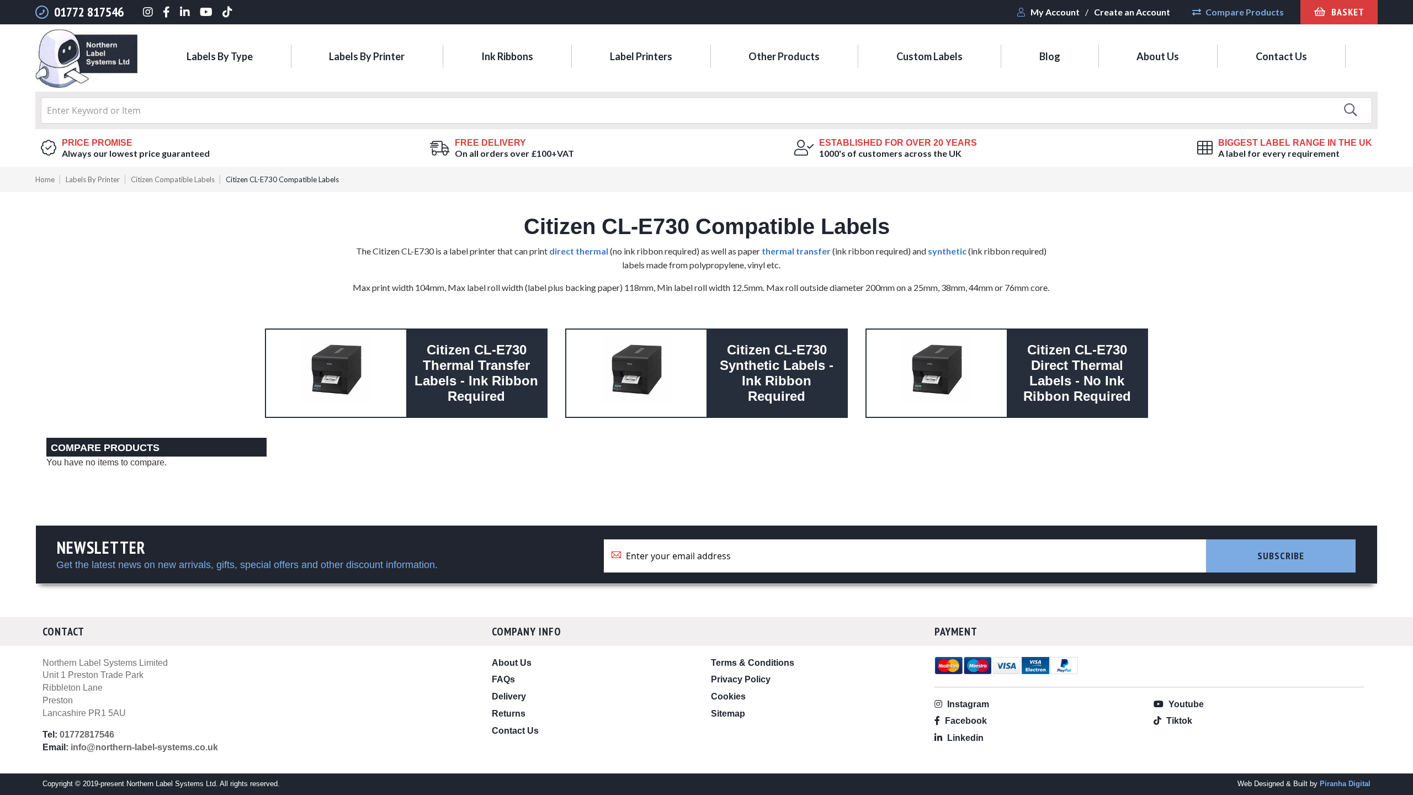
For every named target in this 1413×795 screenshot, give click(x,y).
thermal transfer (796, 251)
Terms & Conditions (752, 662)
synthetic (947, 251)
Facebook (965, 720)
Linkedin (964, 738)
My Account (1055, 12)
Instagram (967, 704)
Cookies (728, 696)
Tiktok (1178, 720)
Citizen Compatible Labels (173, 179)
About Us (512, 662)
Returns (508, 713)
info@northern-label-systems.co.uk (144, 747)
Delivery (509, 696)
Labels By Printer (93, 179)
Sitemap (728, 713)
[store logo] (86, 60)
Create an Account (1132, 12)
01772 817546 (89, 12)
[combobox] (706, 110)
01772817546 (87, 734)
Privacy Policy (741, 679)
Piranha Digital (1345, 784)
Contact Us (515, 730)
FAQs (503, 679)
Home (45, 179)
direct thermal (578, 251)
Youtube (1185, 704)
